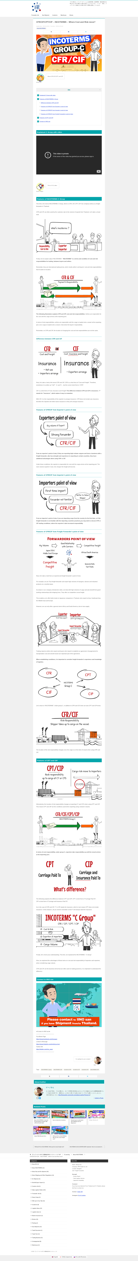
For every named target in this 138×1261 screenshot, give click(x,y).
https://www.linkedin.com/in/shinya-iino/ (48, 1044)
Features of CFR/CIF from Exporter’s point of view (54, 106)
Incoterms (54, 15)
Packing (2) (35, 1223)
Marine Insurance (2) (37, 1215)
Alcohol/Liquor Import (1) (38, 1182)
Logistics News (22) (37, 1208)
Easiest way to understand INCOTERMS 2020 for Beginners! (77, 1122)
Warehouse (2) (36, 1245)
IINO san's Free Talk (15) (38, 1200)
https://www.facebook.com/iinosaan (46, 1039)
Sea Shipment (45, 15)
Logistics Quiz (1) (36, 1212)
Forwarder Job (35, 15)
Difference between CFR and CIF (50, 102)
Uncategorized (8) (36, 1241)
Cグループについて (93, 1120)
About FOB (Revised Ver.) (40, 1136)
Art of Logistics (82, 1195)
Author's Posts (99, 1098)
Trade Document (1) (37, 1230)
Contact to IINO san (45, 121)
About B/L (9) (35, 1164)
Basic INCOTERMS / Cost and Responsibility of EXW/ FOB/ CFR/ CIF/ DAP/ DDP (41, 1122)
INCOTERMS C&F (58, 1069)
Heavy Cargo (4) (36, 1197)
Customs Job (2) (36, 1186)
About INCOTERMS (41, 28)
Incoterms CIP (85, 1069)
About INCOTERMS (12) (38, 1167)
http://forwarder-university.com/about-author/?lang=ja (74, 1095)
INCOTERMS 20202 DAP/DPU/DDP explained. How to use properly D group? (87, 1146)
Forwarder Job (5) (36, 1193)
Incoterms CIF (76, 1069)
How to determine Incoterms (59, 1120)
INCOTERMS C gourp (46, 1069)
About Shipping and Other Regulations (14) (43, 1175)
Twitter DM (80, 1191)
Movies (71, 15)
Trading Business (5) (37, 1237)
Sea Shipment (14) (37, 1226)
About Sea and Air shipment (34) (40, 1171)
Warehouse (63, 15)
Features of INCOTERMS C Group (49, 99)
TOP (46, 1154)
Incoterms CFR (67, 1069)
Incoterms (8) (35, 1204)
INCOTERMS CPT (95, 1069)
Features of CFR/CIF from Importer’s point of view (54, 110)
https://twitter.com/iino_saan (44, 1049)
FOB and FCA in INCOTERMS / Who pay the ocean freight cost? (60, 1138)
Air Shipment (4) (36, 1178)
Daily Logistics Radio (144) (39, 1190)
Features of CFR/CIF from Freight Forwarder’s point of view (57, 114)
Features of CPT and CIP (46, 117)
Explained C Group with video (48, 95)
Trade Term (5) (36, 1234)
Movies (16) (35, 1219)
